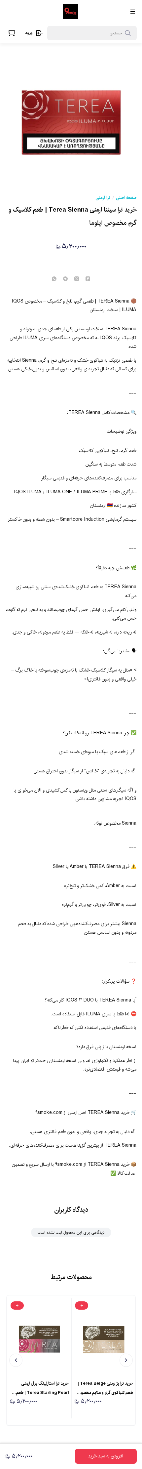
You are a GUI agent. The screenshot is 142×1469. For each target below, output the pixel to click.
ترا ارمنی (102, 197)
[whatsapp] (54, 279)
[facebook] (88, 279)
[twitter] (76, 279)
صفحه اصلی (126, 197)
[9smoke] (70, 11)
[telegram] (65, 279)
